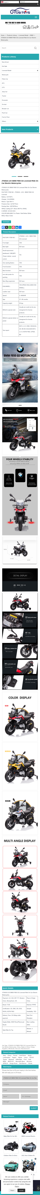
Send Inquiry (6, 221)
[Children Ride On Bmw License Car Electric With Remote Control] (11, 1146)
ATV (3, 83)
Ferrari (15, 1055)
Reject (12, 1190)
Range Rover (13, 1063)
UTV (3, 87)
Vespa (29, 1055)
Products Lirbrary (12, 35)
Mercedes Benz (20, 1061)
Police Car (5, 79)
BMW (31, 35)
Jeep (4, 1055)
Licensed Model (23, 35)
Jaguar (20, 1057)
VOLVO (31, 1057)
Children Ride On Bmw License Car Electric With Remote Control (11, 1155)
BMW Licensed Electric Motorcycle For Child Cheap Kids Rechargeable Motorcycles (29, 1136)
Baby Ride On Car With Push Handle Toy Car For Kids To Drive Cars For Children (11, 1136)
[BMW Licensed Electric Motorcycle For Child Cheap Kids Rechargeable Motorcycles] (29, 1126)
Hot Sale (4, 66)
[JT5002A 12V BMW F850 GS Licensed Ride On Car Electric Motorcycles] (20, 156)
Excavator (5, 100)
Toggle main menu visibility (36, 17)
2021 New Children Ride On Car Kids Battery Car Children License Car (29, 1155)
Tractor (4, 96)
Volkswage (19, 1059)
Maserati (11, 1059)
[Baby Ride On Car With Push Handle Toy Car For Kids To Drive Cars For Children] (11, 1126)
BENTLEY (11, 1061)
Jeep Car (4, 91)
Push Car (4, 113)
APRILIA (5, 1063)
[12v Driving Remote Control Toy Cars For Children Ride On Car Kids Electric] (11, 1165)
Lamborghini (6, 1057)
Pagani (14, 1057)
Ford (25, 1059)
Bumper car (5, 108)
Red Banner (22, 1063)
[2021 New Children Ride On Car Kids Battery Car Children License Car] (29, 1146)
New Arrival (5, 62)
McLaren (29, 1061)
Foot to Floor (6, 117)
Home (2, 35)
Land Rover (22, 1055)
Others (4, 121)
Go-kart (4, 104)
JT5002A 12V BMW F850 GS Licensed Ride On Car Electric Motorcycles (18, 39)
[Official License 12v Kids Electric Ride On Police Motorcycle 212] (29, 1165)
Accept (21, 1190)
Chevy (9, 1055)
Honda (30, 1063)
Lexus (26, 1057)
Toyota (5, 1059)
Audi (29, 1059)
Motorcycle (5, 74)
